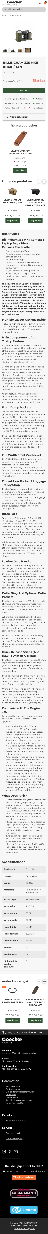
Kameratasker (16, 15)
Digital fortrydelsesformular (20, 1092)
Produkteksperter (18, 117)
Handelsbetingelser (24, 1228)
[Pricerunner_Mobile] (24, 1193)
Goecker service (14, 1133)
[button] (39, 3)
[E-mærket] (24, 1210)
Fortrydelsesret (14, 1089)
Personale (11, 1094)
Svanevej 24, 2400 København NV (19, 1053)
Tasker (5, 15)
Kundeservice (13, 1086)
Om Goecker (12, 1097)
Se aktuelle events (15, 1120)
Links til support (14, 1139)
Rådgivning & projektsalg (19, 1100)
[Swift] (14, 3)
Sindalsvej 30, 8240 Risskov (16, 1061)
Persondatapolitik (15, 1103)
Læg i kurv (24, 90)
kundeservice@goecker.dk (23, 1226)
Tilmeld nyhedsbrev (24, 1177)
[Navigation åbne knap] (3, 3)
